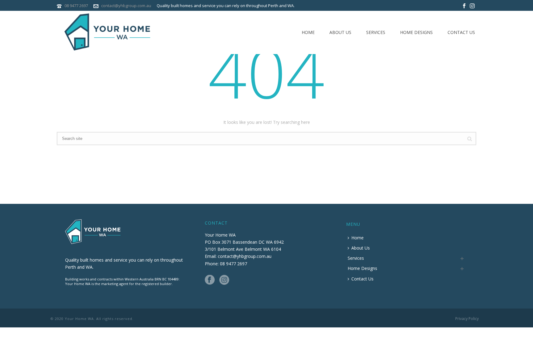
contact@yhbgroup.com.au (126, 5)
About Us (340, 32)
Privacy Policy (467, 318)
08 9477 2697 (76, 5)
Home (308, 32)
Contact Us (461, 32)
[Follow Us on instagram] (224, 280)
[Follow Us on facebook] (210, 280)
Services (375, 32)
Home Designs (416, 32)
